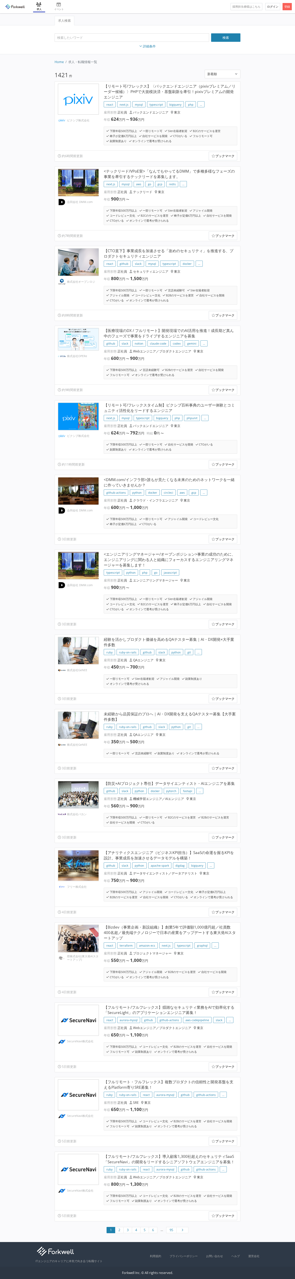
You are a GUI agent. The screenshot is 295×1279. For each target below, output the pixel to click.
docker (187, 264)
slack (138, 264)
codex (177, 343)
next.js (124, 104)
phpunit (192, 418)
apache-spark (160, 865)
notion (139, 343)
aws (138, 184)
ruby (109, 652)
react (109, 104)
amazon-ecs (147, 945)
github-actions (116, 493)
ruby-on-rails (127, 652)
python (137, 493)
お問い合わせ (214, 1256)
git (189, 652)
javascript (170, 572)
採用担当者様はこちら (246, 6)
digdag (180, 865)
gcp (160, 184)
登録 (287, 6)
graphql (202, 945)
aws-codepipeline (197, 1020)
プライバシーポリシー (184, 1256)
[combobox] (132, 37)
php (190, 104)
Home (59, 62)
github (124, 264)
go (149, 184)
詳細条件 (149, 46)
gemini (191, 343)
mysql (139, 104)
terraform (126, 945)
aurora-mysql (129, 1020)
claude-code (158, 343)
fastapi (187, 791)
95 (171, 1230)
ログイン (272, 6)
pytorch (171, 791)
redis (172, 184)
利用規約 (155, 1256)
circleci (168, 493)
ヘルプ (235, 1256)
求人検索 (64, 20)
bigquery (175, 104)
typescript (156, 104)
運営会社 (253, 1256)
